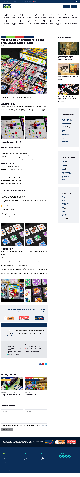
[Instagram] (76, 1)
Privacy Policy (44, 425)
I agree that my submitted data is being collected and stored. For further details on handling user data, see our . (25, 425)
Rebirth (63, 200)
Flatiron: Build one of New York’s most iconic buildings (11, 395)
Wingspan (64, 162)
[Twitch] (69, 456)
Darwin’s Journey (65, 135)
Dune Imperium (65, 127)
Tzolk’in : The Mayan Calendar (68, 120)
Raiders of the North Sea (67, 173)
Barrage (63, 116)
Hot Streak (64, 201)
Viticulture (64, 161)
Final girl (63, 175)
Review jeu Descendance (31, 394)
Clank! (63, 166)
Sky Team (64, 212)
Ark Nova (64, 129)
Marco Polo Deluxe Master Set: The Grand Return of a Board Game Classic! (68, 78)
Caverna (63, 137)
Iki (62, 164)
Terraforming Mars (65, 119)
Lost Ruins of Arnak (66, 123)
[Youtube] (66, 456)
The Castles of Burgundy (67, 159)
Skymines (64, 131)
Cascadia (64, 204)
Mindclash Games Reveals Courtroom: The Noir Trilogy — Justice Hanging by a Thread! (67, 58)
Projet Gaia (64, 118)
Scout (63, 207)
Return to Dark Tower (66, 176)
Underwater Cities (65, 124)
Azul (63, 208)
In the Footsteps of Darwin (67, 197)
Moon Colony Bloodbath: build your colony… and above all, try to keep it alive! (68, 98)
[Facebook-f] (74, 1)
